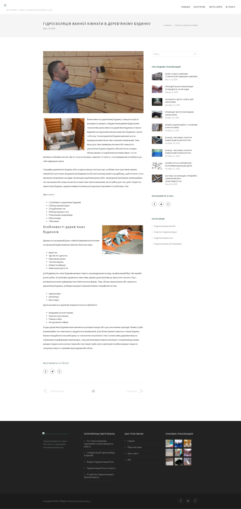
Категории (199, 7)
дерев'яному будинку (97, 148)
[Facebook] (45, 371)
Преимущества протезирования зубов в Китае (179, 113)
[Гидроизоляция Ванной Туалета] (169, 452)
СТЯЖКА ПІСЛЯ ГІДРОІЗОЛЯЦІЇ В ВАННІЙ (99, 454)
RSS (129, 459)
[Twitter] (52, 371)
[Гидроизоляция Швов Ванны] (178, 452)
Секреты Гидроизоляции (186, 25)
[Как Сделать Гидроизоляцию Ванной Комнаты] (187, 461)
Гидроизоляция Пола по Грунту (101, 468)
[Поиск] (195, 54)
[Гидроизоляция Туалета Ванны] (178, 443)
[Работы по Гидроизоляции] (28, 5)
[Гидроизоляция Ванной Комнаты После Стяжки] (187, 452)
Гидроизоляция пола (163, 238)
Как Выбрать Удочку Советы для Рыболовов (179, 100)
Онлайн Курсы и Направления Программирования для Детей (178, 164)
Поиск (231, 7)
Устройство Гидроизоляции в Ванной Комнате (99, 475)
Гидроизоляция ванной (164, 226)
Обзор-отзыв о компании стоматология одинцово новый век (181, 75)
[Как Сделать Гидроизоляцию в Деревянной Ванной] (187, 443)
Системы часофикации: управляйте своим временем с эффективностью (181, 179)
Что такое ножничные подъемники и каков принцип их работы (98, 444)
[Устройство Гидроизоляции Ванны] (169, 443)
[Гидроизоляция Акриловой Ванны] (169, 461)
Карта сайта (215, 7)
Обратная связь (134, 447)
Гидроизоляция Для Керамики (168, 243)
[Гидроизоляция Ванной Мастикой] (178, 461)
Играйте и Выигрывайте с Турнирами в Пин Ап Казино (181, 126)
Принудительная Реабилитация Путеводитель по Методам (179, 88)
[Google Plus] (59, 371)
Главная (185, 7)
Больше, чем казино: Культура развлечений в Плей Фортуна (178, 139)
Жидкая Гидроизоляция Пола (100, 462)
